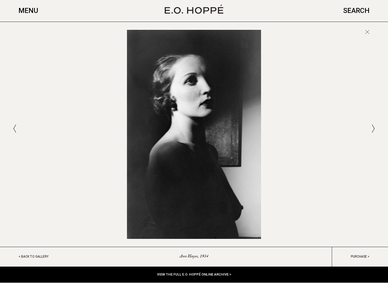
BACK (35, 256)
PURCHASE (359, 256)
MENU (28, 11)
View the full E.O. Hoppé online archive (193, 274)
